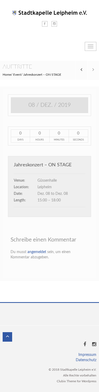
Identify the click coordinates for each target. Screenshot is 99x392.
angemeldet (36, 252)
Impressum (87, 355)
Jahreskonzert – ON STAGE (43, 165)
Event (17, 74)
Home (7, 74)
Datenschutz (86, 360)
